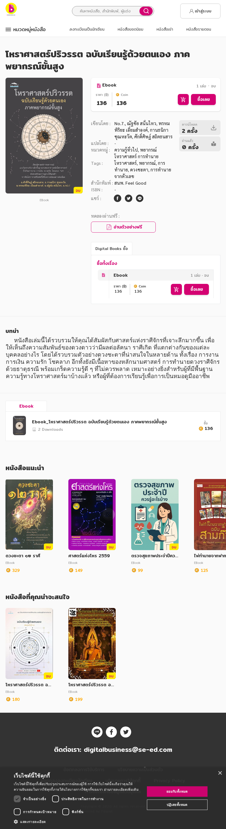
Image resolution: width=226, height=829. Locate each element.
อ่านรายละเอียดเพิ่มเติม (121, 789)
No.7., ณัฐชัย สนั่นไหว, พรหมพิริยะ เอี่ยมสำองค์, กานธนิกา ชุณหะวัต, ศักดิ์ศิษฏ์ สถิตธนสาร (143, 129)
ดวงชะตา (139, 170)
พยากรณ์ (147, 163)
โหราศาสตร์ (125, 163)
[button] (77, 821)
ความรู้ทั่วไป (126, 150)
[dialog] (113, 798)
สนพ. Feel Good (130, 183)
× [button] (220, 773)
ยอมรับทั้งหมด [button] (177, 791)
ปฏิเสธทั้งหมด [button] (177, 804)
